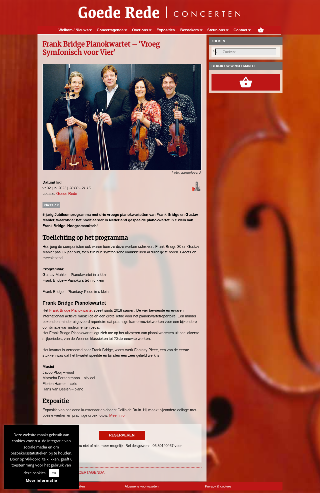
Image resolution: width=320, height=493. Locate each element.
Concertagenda (110, 30)
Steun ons (216, 30)
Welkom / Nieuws (73, 30)
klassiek (51, 205)
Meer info (116, 415)
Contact (240, 30)
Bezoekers (189, 30)
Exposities (165, 30)
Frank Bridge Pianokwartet (70, 310)
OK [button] (54, 473)
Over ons (140, 30)
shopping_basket (261, 30)
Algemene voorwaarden (141, 486)
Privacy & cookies (218, 486)
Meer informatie (41, 480)
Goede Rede (66, 193)
